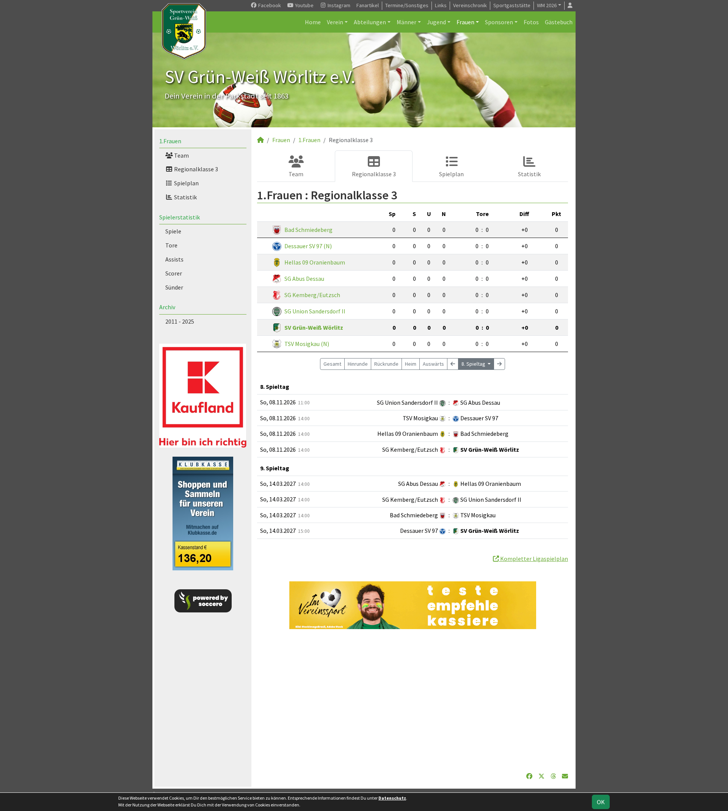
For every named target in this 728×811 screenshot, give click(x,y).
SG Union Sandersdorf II (314, 311)
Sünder (174, 287)
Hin (358, 363)
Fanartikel (367, 5)
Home (313, 22)
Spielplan (186, 183)
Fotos (531, 22)
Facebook (269, 5)
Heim (410, 363)
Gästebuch (559, 22)
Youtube (304, 5)
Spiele (173, 231)
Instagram (338, 5)
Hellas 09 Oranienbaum (314, 262)
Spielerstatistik (179, 217)
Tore (171, 245)
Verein (335, 22)
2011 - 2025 (179, 321)
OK (601, 802)
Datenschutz (392, 798)
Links (441, 5)
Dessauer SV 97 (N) (308, 246)
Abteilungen (370, 22)
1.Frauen (170, 141)
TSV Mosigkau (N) (306, 344)
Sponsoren (499, 22)
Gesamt (332, 363)
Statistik (185, 197)
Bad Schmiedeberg (308, 229)
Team (181, 155)
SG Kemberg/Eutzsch (312, 295)
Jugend (436, 22)
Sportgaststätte (511, 5)
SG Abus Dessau (304, 278)
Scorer (173, 273)
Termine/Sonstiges (406, 5)
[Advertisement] (412, 700)
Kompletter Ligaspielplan (533, 558)
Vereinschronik (470, 5)
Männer (406, 22)
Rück (386, 363)
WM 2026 (547, 5)
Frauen (465, 22)
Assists (174, 259)
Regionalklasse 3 (195, 169)
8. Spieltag (473, 363)
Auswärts (433, 363)
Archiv (167, 307)
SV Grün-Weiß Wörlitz (313, 327)
